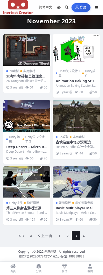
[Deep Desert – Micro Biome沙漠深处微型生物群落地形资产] (26, 115)
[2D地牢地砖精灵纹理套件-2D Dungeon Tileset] (26, 49)
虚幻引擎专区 (84, 203)
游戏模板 (33, 203)
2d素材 (14, 71)
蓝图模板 (65, 203)
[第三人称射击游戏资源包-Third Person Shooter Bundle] (26, 182)
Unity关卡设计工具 (69, 73)
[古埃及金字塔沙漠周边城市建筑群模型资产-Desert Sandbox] (76, 115)
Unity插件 (90, 73)
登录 (83, 7)
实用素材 (29, 71)
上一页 (46, 235)
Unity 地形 (14, 139)
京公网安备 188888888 (68, 256)
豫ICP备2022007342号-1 (36, 256)
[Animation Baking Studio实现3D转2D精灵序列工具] (76, 49)
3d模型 (63, 137)
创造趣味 (50, 251)
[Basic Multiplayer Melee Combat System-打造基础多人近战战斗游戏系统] (76, 182)
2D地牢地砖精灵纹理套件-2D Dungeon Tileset (26, 78)
